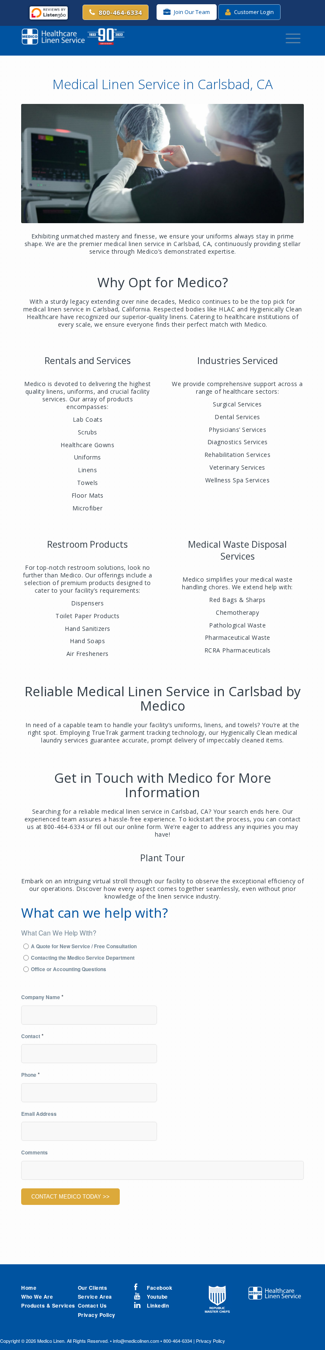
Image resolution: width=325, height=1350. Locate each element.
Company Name (42, 997)
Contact (32, 1036)
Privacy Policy (210, 1340)
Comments (34, 1152)
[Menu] (293, 38)
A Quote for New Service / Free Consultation (84, 946)
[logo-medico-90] (72, 38)
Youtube (157, 1296)
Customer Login (253, 12)
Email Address (39, 1114)
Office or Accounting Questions (68, 969)
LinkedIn (158, 1305)
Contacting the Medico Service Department (83, 957)
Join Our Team (191, 12)
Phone (30, 1074)
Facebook (159, 1287)
